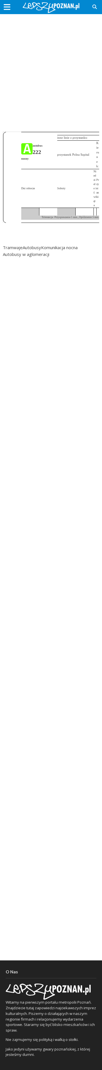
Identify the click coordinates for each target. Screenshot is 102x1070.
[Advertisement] (51, 70)
